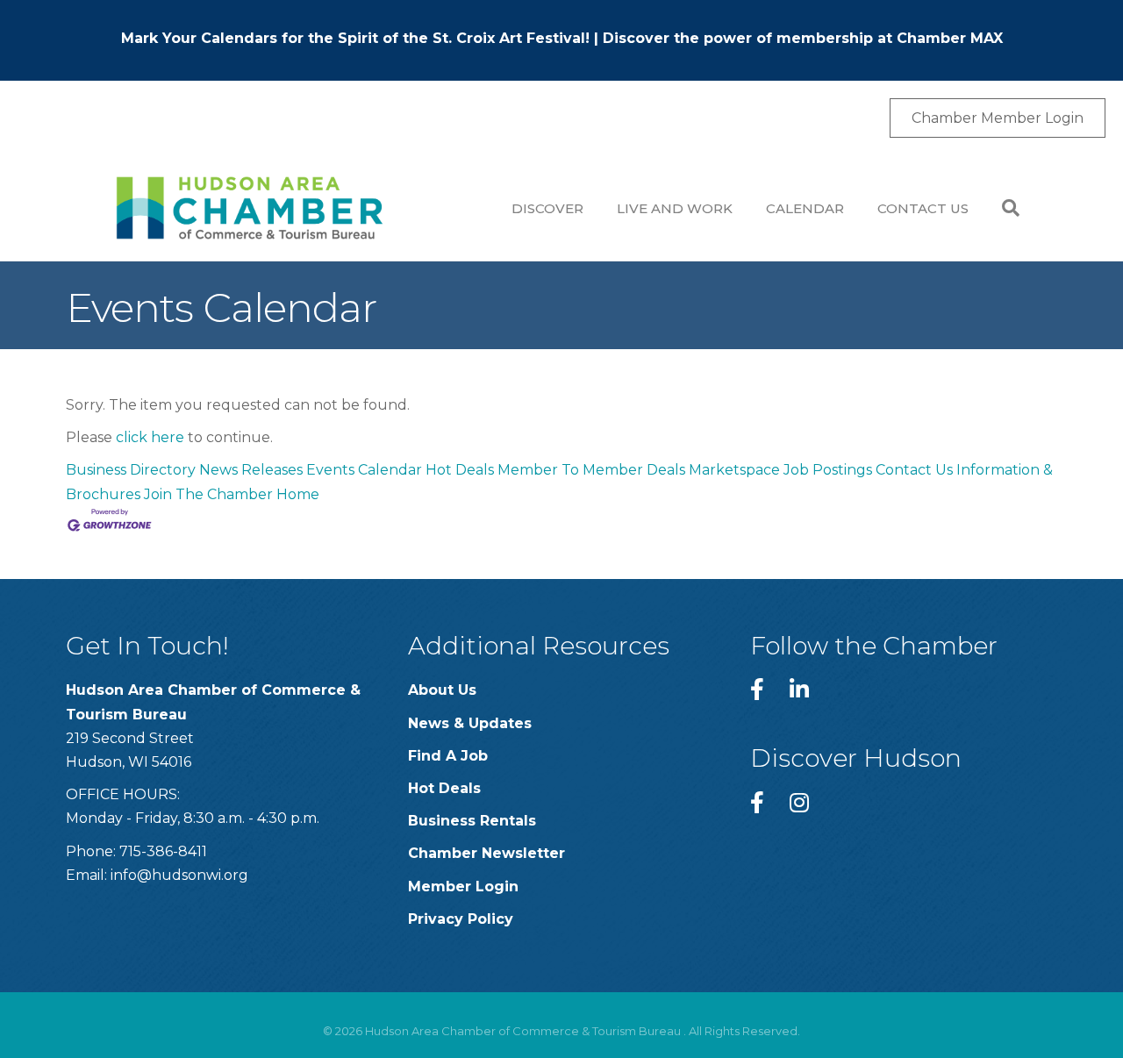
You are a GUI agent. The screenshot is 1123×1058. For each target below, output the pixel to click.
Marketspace (734, 469)
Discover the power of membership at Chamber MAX (803, 38)
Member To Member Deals (591, 469)
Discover (547, 208)
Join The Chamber (208, 494)
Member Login (463, 886)
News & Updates (470, 723)
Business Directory (131, 469)
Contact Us (923, 208)
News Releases (251, 469)
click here (150, 437)
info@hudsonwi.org (179, 875)
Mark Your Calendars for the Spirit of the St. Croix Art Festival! (355, 38)
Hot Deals (460, 469)
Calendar (805, 208)
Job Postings (827, 469)
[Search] (1002, 208)
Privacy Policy (460, 919)
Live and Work (675, 208)
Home (297, 494)
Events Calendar (364, 469)
